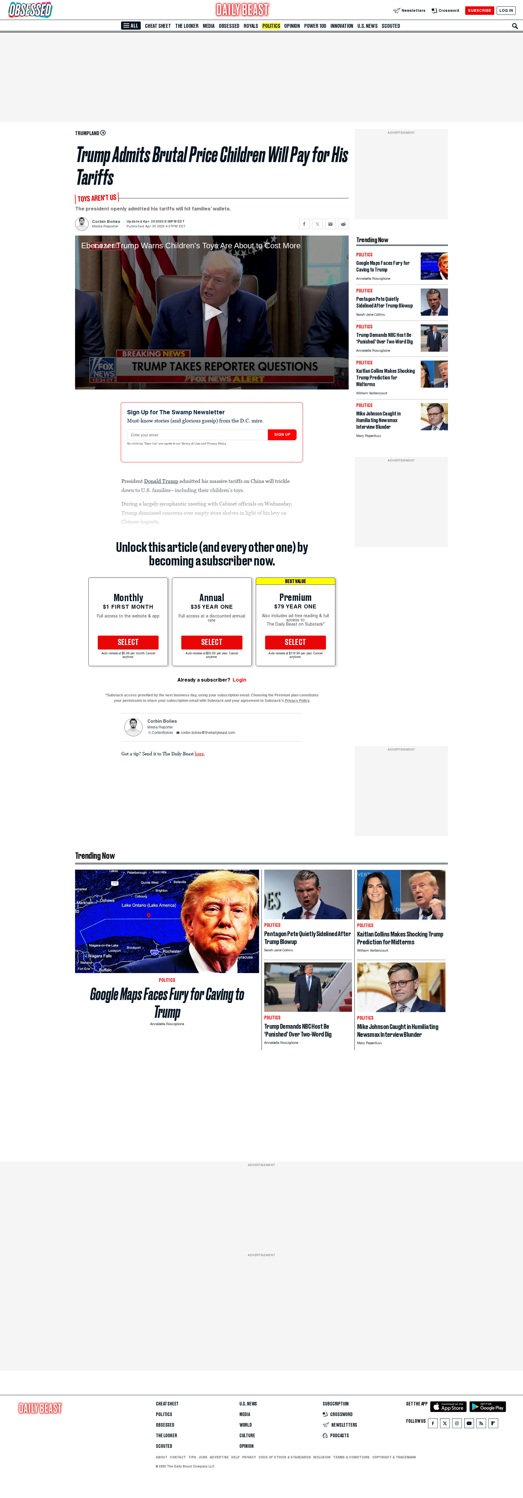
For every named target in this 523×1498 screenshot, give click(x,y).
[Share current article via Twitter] (317, 224)
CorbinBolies (162, 733)
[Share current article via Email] (330, 224)
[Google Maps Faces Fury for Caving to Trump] (434, 278)
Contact (178, 1457)
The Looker (187, 26)
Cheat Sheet (158, 26)
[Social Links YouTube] (469, 1424)
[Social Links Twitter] (445, 1424)
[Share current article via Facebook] (304, 224)
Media (209, 26)
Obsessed (229, 26)
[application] (212, 312)
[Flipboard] (493, 1424)
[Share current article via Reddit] (343, 224)
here (199, 753)
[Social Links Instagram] (457, 1424)
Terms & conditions (351, 1457)
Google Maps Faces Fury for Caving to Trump (167, 1003)
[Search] (515, 26)
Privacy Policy (217, 443)
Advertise (219, 1457)
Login (239, 680)
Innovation (342, 26)
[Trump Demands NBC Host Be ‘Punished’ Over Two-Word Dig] (434, 350)
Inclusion (322, 1457)
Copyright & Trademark (394, 1457)
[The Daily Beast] (242, 10)
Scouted (391, 26)
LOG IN (506, 10)
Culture (247, 1435)
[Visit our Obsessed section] (49, 10)
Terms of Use (191, 443)
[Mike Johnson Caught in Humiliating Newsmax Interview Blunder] (434, 428)
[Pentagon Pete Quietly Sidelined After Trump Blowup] (434, 314)
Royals (251, 26)
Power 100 (315, 26)
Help (235, 1457)
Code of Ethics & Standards (284, 1457)
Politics (271, 26)
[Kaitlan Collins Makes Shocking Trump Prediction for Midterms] (434, 386)
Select (128, 642)
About (161, 1457)
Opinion (292, 26)
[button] (212, 312)
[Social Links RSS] (481, 1424)
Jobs (203, 1457)
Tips (192, 1457)
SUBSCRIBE (479, 10)
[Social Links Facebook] (433, 1424)
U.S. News (367, 26)
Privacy (249, 1457)
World (245, 1425)
